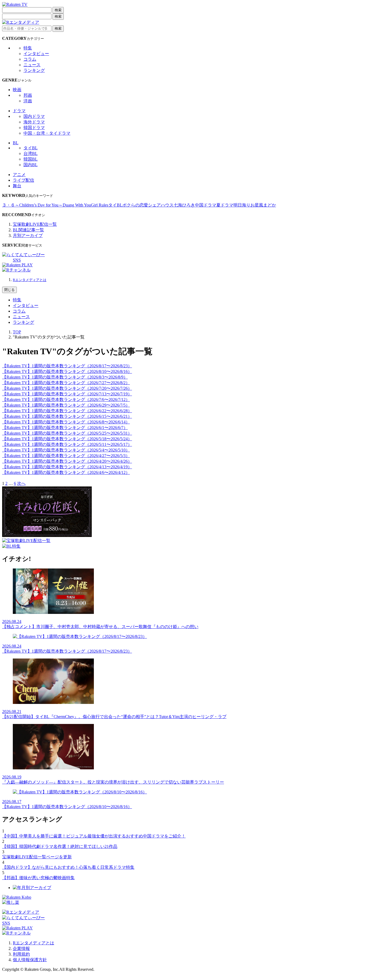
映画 (17, 89)
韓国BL (30, 159)
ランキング (34, 70)
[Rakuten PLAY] (17, 265)
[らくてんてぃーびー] (23, 254)
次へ (21, 483)
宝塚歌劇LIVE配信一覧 (35, 224)
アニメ (19, 174)
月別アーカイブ (28, 235)
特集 (27, 48)
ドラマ (19, 110)
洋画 (27, 101)
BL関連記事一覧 (28, 230)
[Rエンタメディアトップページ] (20, 912)
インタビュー (36, 53)
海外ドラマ (34, 122)
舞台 (17, 186)
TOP (17, 332)
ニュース (32, 65)
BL (15, 143)
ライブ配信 (23, 180)
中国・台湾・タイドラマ (46, 133)
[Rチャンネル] (16, 270)
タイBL (30, 148)
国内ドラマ (34, 116)
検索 (58, 10)
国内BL (30, 164)
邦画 (27, 95)
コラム (29, 59)
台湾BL (30, 153)
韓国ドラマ (34, 127)
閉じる (9, 290)
